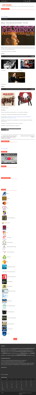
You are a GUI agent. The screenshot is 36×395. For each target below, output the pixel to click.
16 (21, 384)
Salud (25, 353)
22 (16, 385)
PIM (7, 261)
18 (31, 384)
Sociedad (32, 353)
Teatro (9, 355)
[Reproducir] (2, 56)
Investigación (24, 351)
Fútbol (11, 351)
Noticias (11, 353)
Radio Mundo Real (10, 281)
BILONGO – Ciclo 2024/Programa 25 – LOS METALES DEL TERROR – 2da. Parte (21, 364)
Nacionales (8, 353)
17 (26, 384)
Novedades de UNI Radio (17, 128)
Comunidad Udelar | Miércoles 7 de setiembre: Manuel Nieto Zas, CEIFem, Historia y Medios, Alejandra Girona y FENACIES (9, 137)
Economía (9, 350)
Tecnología (12, 355)
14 (11, 384)
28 (11, 387)
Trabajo (15, 355)
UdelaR (8, 333)
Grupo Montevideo (10, 242)
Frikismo (9, 351)
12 (2, 384)
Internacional (18, 351)
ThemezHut (20, 393)
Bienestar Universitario (5, 348)
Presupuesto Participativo (11, 266)
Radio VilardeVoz (9, 286)
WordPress (24, 392)
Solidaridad (6, 355)
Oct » (22, 389)
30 (21, 387)
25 (31, 385)
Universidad (28, 355)
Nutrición (13, 353)
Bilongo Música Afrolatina (12, 24)
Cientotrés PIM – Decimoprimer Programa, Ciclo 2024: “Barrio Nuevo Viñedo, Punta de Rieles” (19, 363)
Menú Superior (5, 1)
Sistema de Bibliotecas (10, 323)
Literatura (29, 351)
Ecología (6, 350)
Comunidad (21, 348)
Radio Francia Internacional (11, 276)
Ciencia (10, 348)
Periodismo (19, 353)
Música (5, 353)
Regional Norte (9, 300)
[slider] (33, 56)
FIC (7, 232)
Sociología (2, 355)
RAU (7, 295)
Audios (7, 128)
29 (16, 387)
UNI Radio (7, 5)
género (13, 351)
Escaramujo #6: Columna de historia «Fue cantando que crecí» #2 (14, 361)
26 (2, 387)
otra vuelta (16, 353)
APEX (8, 203)
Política (22, 353)
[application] (18, 56)
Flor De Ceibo (9, 237)
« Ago (3, 389)
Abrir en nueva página (4, 16)
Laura (2, 361)
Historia (15, 351)
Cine (11, 348)
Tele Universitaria (10, 328)
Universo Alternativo (32, 355)
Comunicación (15, 348)
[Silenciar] (31, 56)
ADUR (8, 193)
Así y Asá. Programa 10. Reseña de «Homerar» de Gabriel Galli (16, 360)
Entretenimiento (30, 350)
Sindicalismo (28, 353)
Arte (2, 348)
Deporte (29, 348)
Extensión (8, 222)
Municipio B (9, 256)
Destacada (11, 128)
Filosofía (7, 351)
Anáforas (8, 198)
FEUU (8, 227)
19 (2, 385)
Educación (13, 350)
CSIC (7, 212)
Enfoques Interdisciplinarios (23, 350)
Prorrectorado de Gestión (11, 271)
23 (21, 385)
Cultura (25, 348)
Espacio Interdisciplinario (11, 217)
